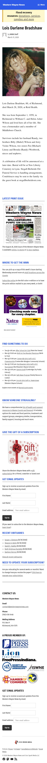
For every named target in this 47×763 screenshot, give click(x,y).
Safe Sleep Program (23, 375)
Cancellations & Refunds (29, 749)
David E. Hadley (10, 546)
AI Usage (17, 749)
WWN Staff (14, 34)
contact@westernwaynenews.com (15, 607)
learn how (6, 527)
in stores (20, 250)
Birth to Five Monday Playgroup (28, 353)
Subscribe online (9, 281)
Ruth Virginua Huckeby (13, 549)
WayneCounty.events (26, 388)
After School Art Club (23, 350)
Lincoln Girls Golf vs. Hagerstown (27, 380)
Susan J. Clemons (11, 540)
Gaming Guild (20, 370)
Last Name (6, 503)
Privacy (10, 749)
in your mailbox (33, 250)
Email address (7, 510)
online (14, 250)
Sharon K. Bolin (11, 543)
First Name (6, 496)
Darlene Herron (11, 552)
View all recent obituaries (12, 557)
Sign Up (7, 518)
